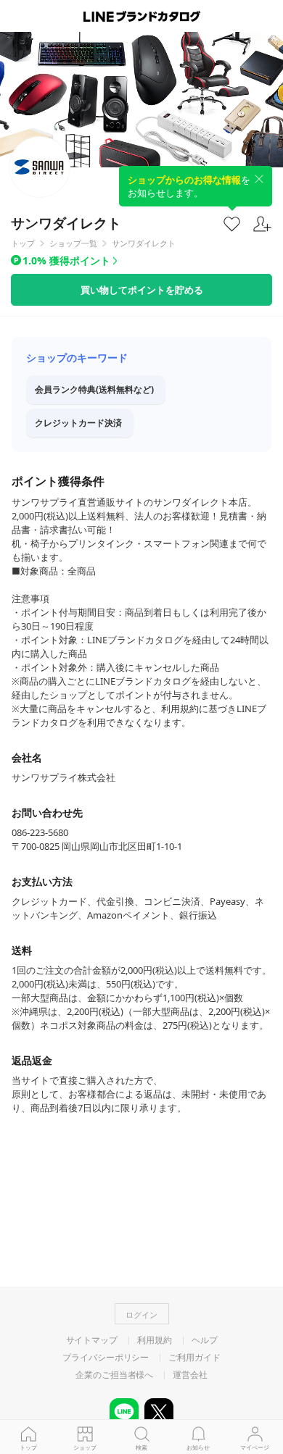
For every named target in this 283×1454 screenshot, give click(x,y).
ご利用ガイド (194, 1357)
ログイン (141, 1314)
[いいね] (232, 223)
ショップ (85, 1447)
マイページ (254, 1447)
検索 (141, 1447)
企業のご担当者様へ (114, 1375)
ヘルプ (205, 1340)
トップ (28, 1447)
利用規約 (154, 1340)
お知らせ (198, 1447)
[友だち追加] (262, 224)
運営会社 (190, 1375)
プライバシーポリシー (105, 1357)
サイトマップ (92, 1340)
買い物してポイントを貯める (142, 289)
